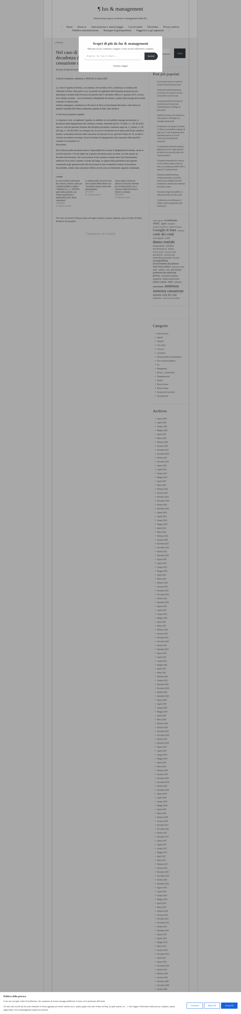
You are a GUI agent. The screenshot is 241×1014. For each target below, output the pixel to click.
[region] (120, 1003)
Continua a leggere (120, 66)
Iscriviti (151, 56)
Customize (195, 1005)
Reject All (212, 1005)
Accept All (229, 1005)
